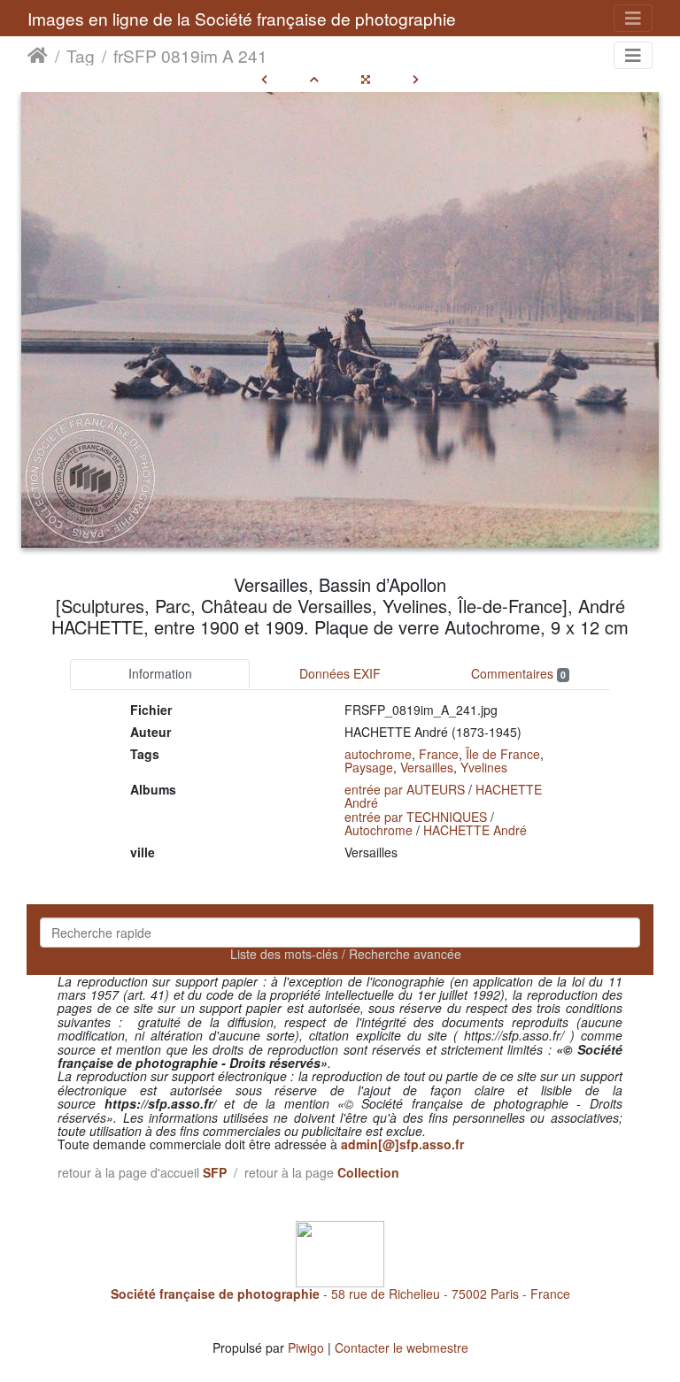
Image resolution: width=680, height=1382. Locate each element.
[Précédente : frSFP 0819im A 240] (264, 79)
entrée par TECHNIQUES (415, 816)
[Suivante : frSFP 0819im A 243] (415, 79)
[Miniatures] (314, 79)
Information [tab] (160, 673)
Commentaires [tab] (518, 673)
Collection (368, 1172)
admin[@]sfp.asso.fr (402, 1144)
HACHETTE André (475, 830)
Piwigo (306, 1347)
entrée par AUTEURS (404, 789)
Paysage (368, 767)
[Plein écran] (365, 79)
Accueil (37, 55)
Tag (80, 55)
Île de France (503, 754)
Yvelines (483, 767)
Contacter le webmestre (401, 1347)
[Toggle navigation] (633, 18)
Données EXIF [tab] (340, 673)
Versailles (426, 767)
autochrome (378, 754)
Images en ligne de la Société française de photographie (241, 18)
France (439, 754)
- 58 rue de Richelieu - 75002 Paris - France (340, 1293)
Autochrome (378, 830)
